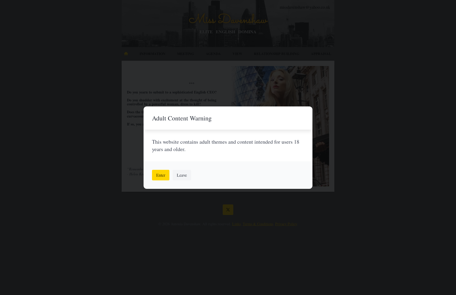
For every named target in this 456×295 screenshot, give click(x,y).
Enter (160, 175)
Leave (182, 175)
